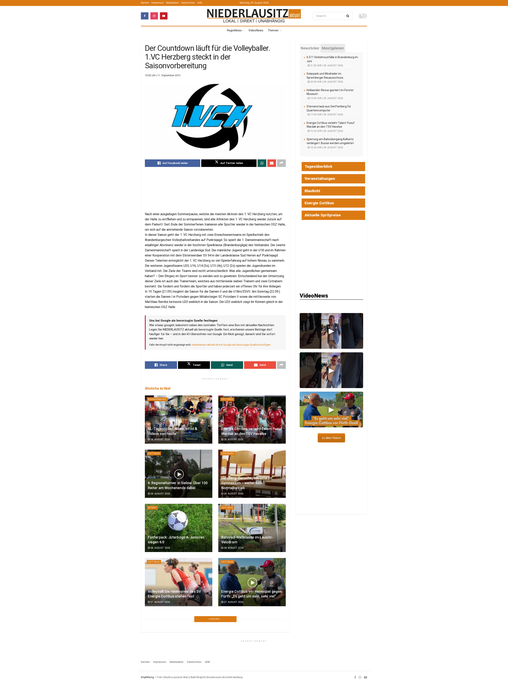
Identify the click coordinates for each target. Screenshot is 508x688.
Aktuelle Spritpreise (323, 215)
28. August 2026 (160, 439)
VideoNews (255, 30)
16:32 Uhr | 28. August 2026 (326, 131)
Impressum (157, 2)
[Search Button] (348, 16)
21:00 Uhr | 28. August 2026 (326, 65)
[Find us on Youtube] (163, 15)
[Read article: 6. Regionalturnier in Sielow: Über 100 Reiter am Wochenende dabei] (178, 474)
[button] (331, 331)
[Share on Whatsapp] (262, 163)
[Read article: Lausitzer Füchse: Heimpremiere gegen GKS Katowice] (252, 636)
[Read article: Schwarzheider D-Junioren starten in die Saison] (178, 636)
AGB (199, 2)
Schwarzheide (157, 616)
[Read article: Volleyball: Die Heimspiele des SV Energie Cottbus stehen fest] (178, 582)
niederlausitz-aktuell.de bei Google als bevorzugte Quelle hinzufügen (231, 344)
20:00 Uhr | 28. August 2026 (326, 81)
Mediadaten (172, 2)
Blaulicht (312, 191)
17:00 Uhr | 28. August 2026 (326, 114)
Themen (273, 30)
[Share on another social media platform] (281, 163)
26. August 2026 (233, 656)
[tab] (310, 48)
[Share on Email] (271, 163)
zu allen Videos (331, 437)
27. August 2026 (160, 602)
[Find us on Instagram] (154, 15)
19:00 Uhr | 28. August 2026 (326, 98)
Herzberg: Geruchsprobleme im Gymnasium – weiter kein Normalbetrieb (246, 483)
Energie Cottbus (319, 203)
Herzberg (227, 453)
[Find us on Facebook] (144, 15)
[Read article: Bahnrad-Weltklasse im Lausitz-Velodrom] (252, 528)
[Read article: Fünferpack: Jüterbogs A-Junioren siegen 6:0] (178, 528)
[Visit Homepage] (254, 16)
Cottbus (227, 399)
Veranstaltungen (320, 178)
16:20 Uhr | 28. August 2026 (326, 147)
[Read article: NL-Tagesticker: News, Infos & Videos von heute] (178, 419)
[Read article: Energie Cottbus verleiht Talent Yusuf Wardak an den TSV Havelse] (252, 419)
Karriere (145, 2)
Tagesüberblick (318, 166)
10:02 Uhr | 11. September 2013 (162, 75)
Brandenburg (157, 399)
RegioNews (234, 30)
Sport (152, 507)
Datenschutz (188, 2)
